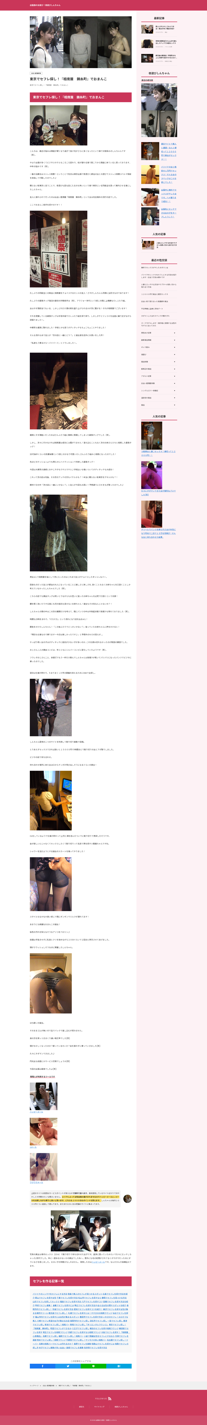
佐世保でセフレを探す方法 (95, 1347)
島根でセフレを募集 (74, 1347)
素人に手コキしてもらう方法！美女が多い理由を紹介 (165, 27)
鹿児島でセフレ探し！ (58, 1313)
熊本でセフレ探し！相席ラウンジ (51, 1340)
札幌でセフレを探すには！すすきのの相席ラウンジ (90, 1313)
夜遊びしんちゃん (121, 1407)
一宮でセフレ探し (115, 1320)
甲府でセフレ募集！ (43, 1305)
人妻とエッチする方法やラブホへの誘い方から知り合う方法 (167, 245)
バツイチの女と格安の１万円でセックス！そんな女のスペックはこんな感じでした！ (168, 175)
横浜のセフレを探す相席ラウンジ (104, 1328)
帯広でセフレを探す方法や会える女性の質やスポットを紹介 (100, 1305)
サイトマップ (99, 1407)
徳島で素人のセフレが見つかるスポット (85, 1294)
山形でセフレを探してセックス (46, 1301)
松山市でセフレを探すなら (89, 1297)
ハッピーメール (98, 1262)
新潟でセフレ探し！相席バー (57, 1324)
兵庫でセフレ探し (50, 1336)
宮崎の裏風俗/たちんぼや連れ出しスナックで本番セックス (166, 42)
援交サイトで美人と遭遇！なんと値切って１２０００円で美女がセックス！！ (168, 152)
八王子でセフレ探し (80, 1328)
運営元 (81, 1407)
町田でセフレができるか (61, 1328)
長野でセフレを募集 (82, 1344)
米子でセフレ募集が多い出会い (52, 1347)
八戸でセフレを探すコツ (92, 1301)
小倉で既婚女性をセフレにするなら (99, 1336)
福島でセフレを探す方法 (70, 1301)
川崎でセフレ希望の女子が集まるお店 (53, 1320)
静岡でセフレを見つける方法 (114, 1297)
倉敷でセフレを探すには (63, 1305)
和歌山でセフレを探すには (103, 1344)
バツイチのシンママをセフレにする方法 (50, 1294)
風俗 (166, 32)
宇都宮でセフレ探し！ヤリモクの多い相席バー (86, 1340)
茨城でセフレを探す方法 (62, 1309)
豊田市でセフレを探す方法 (91, 1317)
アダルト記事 (168, 46)
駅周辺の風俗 (168, 61)
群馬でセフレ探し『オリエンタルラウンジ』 (89, 1324)
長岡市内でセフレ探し (79, 1320)
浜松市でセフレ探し (98, 1320)
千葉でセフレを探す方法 (67, 1297)
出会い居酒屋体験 (36, 73)
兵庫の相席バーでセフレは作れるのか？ (56, 1344)
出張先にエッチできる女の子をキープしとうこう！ (168, 213)
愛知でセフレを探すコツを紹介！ (88, 1309)
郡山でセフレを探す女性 (45, 1297)
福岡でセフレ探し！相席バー (71, 1336)
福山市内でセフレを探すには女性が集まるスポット (57, 1317)
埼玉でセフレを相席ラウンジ (55, 1332)
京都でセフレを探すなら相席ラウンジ (84, 1332)
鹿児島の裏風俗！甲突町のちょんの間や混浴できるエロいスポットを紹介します (166, 57)
